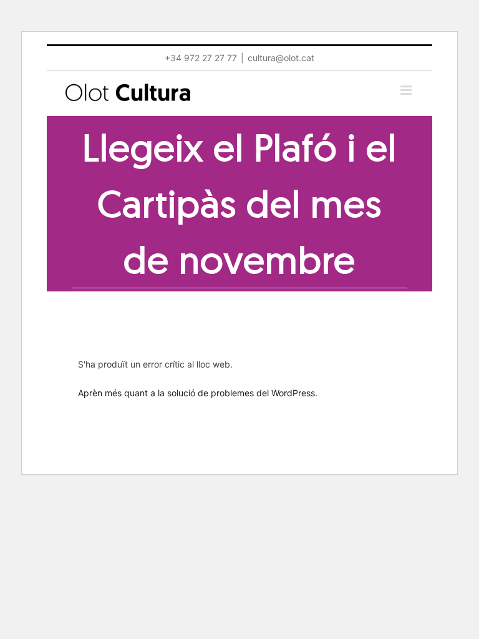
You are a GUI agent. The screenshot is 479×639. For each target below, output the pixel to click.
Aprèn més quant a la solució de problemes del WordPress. (197, 393)
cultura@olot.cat (281, 57)
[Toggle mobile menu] (407, 90)
